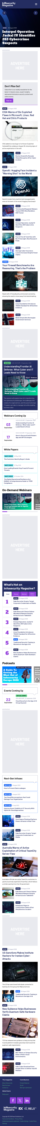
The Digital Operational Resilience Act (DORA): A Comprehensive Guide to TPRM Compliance (18, 481)
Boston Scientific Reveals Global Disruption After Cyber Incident (26, 158)
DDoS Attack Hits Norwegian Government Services (25, 318)
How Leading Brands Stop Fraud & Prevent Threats (19, 469)
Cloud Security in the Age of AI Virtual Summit (26, 702)
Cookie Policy (33, 1121)
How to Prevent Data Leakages (15, 788)
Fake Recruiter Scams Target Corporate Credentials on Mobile (24, 602)
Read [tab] (7, 594)
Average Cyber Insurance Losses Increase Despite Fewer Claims (27, 252)
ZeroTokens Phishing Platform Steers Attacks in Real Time (26, 820)
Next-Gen (8, 785)
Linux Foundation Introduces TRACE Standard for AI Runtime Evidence (26, 305)
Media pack (5, 1094)
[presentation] (4, 13)
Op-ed (21, 1085)
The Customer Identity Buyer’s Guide (17, 459)
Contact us (5, 1087)
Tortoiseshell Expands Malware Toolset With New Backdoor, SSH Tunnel (26, 211)
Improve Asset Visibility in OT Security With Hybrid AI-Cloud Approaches (19, 809)
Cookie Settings (24, 1121)
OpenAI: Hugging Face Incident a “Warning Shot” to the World (19, 172)
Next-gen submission (26, 1087)
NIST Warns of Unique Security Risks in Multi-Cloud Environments (26, 1054)
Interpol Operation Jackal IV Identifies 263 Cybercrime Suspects (18, 37)
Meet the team (6, 1085)
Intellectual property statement (10, 1121)
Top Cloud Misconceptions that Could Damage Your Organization (17, 798)
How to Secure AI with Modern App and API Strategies (26, 436)
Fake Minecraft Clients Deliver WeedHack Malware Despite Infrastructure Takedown (23, 613)
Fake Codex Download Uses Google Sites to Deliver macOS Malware (26, 1068)
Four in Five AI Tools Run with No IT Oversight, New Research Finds (26, 239)
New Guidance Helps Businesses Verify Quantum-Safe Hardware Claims (24, 654)
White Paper (9, 456)
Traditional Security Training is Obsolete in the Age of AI (24, 643)
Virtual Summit (21, 695)
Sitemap (4, 1123)
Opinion (5, 262)
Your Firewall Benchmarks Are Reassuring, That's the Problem (18, 267)
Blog (15, 639)
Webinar (7, 363)
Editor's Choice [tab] (32, 594)
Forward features (24, 1083)
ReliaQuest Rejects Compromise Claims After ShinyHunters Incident (25, 907)
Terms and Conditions (8, 1119)
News (5, 28)
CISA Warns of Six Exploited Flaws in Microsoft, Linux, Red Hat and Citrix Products (18, 115)
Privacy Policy (19, 1119)
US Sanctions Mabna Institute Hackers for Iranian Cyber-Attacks (17, 955)
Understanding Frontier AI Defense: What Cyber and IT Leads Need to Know (18, 369)
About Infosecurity (7, 1083)
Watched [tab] (24, 594)
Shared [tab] (16, 594)
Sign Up (9, 100)
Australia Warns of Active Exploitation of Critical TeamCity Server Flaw (19, 850)
